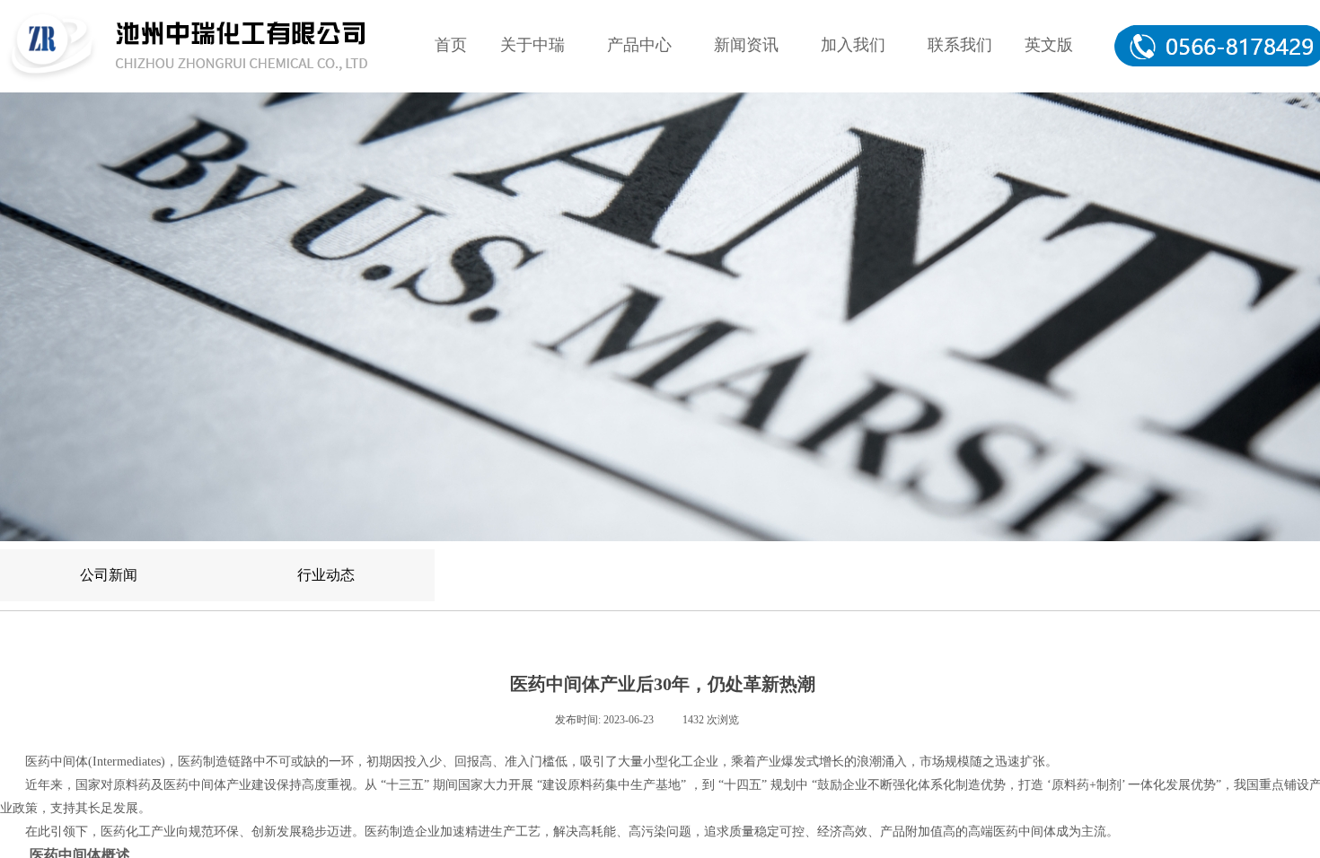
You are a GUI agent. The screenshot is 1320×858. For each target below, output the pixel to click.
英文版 (1049, 45)
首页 (451, 45)
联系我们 (960, 45)
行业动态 (326, 574)
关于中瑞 (532, 45)
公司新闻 (108, 574)
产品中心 (639, 45)
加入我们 (853, 45)
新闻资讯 (746, 45)
